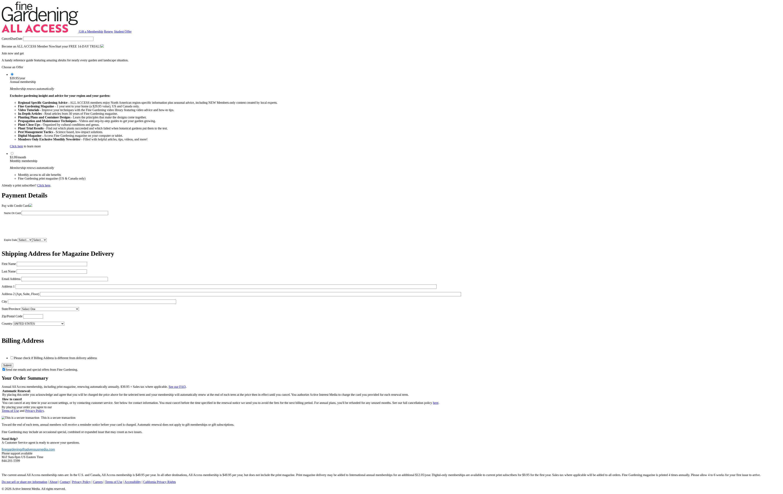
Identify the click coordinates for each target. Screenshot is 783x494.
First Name (9, 264)
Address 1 (8, 286)
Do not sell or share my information (24, 482)
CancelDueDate (12, 38)
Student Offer (123, 31)
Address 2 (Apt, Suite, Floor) (20, 294)
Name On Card (12, 213)
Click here (16, 146)
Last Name (9, 271)
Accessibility (132, 482)
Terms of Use (10, 410)
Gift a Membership (91, 31)
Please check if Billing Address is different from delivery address (55, 358)
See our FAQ (177, 386)
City (4, 301)
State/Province (11, 309)
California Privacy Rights (159, 482)
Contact (65, 482)
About (53, 482)
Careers (98, 482)
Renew (108, 31)
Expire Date (10, 240)
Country (7, 323)
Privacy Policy (34, 410)
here (435, 403)
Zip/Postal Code (12, 316)
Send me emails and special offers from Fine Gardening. (42, 369)
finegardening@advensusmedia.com (28, 449)
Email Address (11, 279)
